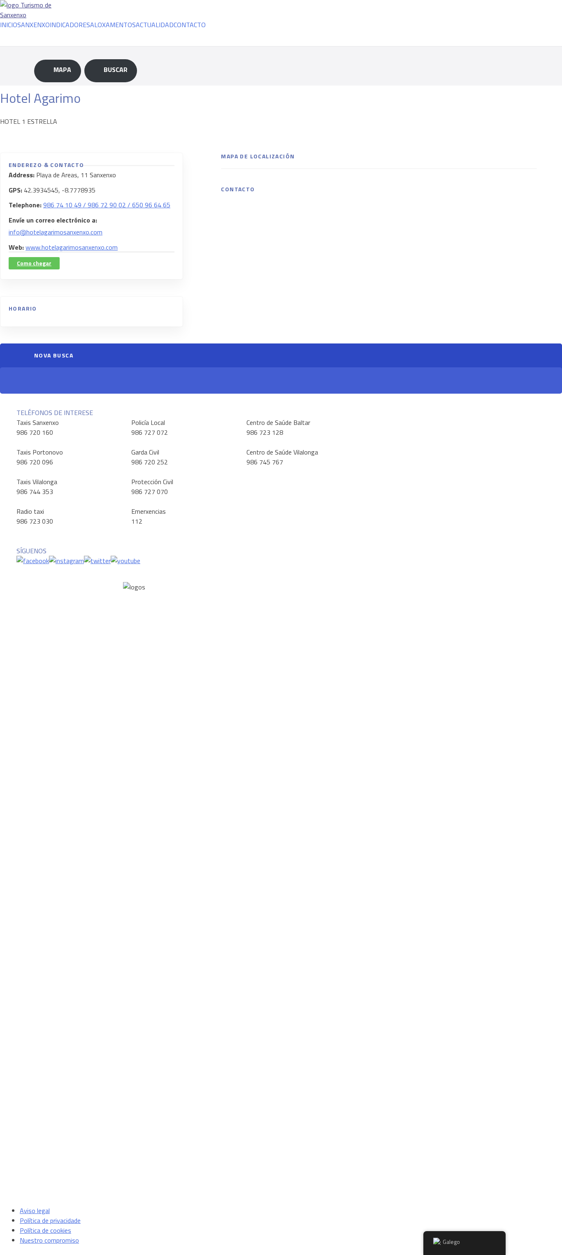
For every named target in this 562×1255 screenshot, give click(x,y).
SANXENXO (33, 25)
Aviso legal (35, 1211)
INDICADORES (70, 25)
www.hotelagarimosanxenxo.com (72, 247)
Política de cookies (45, 1230)
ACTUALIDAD (155, 25)
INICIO (8, 25)
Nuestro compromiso (49, 1240)
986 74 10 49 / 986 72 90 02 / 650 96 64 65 (106, 205)
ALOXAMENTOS (113, 25)
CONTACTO (190, 25)
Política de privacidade (50, 1220)
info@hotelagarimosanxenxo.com (55, 232)
